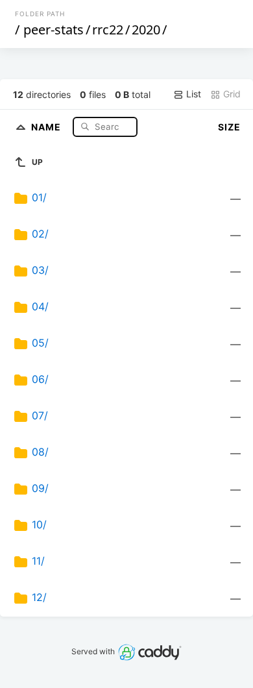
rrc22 (107, 29)
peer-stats (53, 29)
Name (47, 126)
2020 (146, 29)
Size (229, 126)
